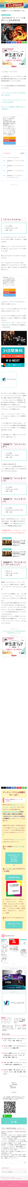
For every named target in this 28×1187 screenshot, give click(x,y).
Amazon (7, 138)
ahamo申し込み (14, 877)
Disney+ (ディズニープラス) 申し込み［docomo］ (14, 858)
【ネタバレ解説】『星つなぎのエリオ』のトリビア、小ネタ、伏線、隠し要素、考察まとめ (14, 1071)
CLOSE (22, 153)
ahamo (12, 807)
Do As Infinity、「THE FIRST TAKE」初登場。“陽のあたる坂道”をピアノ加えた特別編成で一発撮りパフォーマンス (13, 1156)
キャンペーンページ (14, 925)
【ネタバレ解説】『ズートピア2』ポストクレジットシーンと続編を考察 (14, 1047)
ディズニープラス (18, 839)
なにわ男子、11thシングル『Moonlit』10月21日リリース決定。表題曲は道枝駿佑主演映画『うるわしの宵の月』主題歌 (14, 1136)
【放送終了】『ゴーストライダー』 (15, 161)
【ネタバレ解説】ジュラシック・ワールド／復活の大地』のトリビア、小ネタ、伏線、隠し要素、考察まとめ (14, 1055)
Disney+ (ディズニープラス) (11, 811)
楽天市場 (7, 140)
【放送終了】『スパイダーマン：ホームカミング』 (15, 176)
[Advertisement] (14, 200)
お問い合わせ (4, 1182)
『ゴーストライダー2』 (13, 157)
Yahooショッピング (10, 143)
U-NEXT (7, 325)
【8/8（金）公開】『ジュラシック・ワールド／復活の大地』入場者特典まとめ (14, 1063)
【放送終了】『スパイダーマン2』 (15, 166)
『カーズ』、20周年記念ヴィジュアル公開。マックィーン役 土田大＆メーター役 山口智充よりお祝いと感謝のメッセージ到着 (14, 1141)
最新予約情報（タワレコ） (16, 1128)
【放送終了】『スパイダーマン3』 (15, 171)
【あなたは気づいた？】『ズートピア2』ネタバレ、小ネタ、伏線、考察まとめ (14, 1039)
